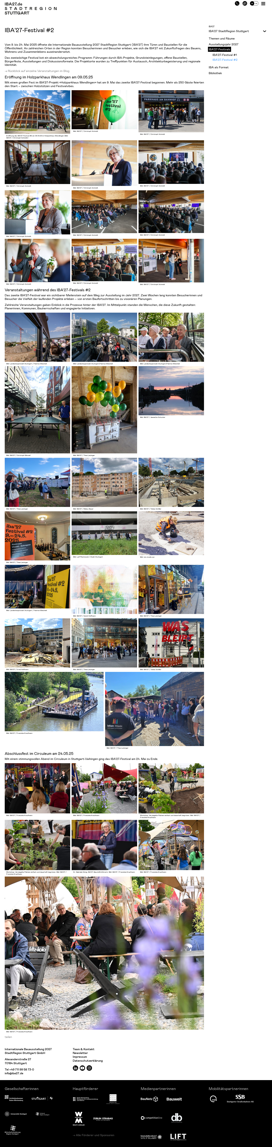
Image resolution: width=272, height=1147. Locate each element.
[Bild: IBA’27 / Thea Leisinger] (104, 409)
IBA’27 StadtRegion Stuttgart (229, 31)
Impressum (80, 1056)
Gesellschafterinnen (22, 1088)
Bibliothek (215, 73)
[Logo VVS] (213, 1099)
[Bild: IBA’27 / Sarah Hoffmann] (104, 589)
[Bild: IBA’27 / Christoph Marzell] (37, 409)
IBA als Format (219, 67)
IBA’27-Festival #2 (225, 59)
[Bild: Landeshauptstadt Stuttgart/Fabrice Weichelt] (104, 337)
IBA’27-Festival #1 (224, 55)
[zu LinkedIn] (75, 1067)
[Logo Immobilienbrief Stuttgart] (151, 1137)
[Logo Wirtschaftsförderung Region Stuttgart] (12, 1130)
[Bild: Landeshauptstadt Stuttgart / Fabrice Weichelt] (37, 337)
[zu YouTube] (82, 1067)
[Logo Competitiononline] (151, 1118)
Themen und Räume (222, 38)
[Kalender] (245, 3)
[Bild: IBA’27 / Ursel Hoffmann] (37, 642)
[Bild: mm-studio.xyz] (171, 533)
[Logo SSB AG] (240, 1099)
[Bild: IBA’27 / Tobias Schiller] (171, 482)
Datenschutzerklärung (88, 1060)
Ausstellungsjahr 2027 (223, 44)
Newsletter (80, 1053)
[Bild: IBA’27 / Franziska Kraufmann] (54, 701)
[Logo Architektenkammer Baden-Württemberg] (14, 1098)
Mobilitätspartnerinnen (228, 1088)
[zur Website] (42, 1114)
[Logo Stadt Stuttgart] (42, 1098)
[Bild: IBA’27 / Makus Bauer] (104, 482)
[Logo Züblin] (103, 1118)
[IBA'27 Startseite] (31, 4)
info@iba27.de (14, 1073)
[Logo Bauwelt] (174, 1099)
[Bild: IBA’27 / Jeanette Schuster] (171, 390)
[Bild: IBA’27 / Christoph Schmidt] (104, 109)
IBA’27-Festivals (219, 49)
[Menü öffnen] (263, 3)
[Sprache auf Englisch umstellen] (254, 3)
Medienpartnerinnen (158, 1088)
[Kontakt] (237, 3)
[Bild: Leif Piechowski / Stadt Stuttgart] (104, 533)
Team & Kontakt (83, 1049)
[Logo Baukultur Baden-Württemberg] (113, 1099)
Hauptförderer (85, 1088)
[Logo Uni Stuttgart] (16, 1113)
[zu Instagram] (89, 1067)
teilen (8, 1037)
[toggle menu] (263, 30)
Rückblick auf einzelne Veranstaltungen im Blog (38, 71)
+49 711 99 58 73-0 (21, 1069)
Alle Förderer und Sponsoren (95, 1135)
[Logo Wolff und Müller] (79, 1118)
